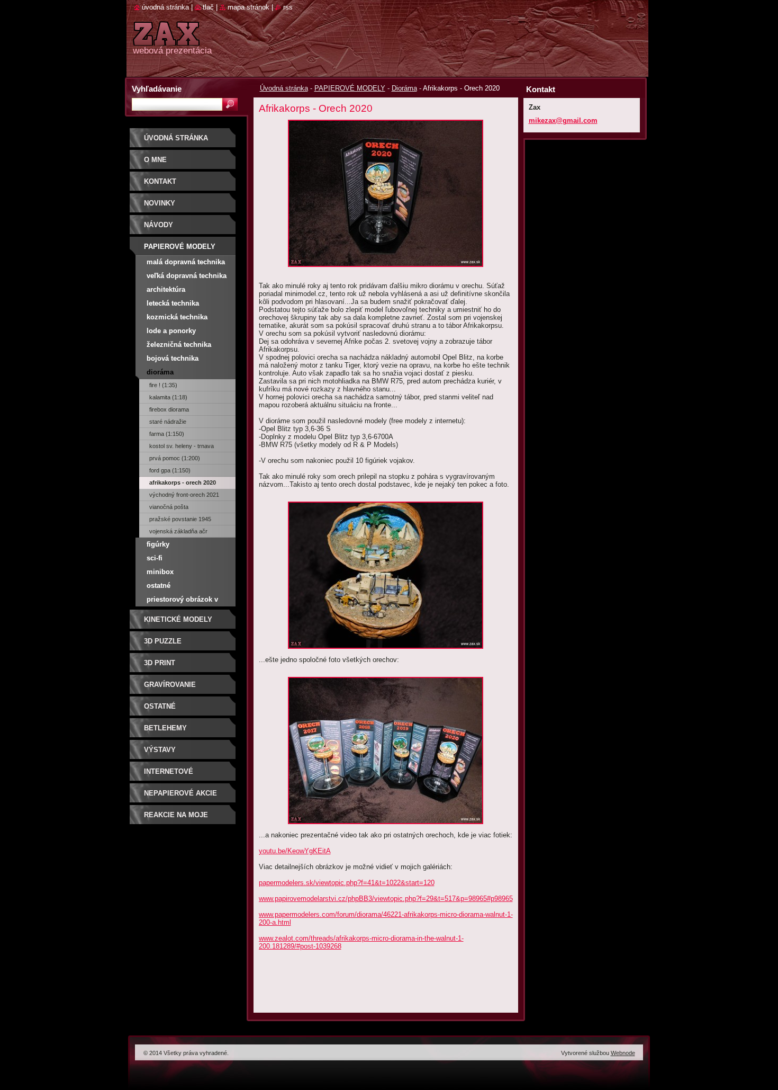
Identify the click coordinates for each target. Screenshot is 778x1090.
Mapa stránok (248, 7)
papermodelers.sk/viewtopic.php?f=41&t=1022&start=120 (347, 883)
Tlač (208, 7)
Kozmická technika (177, 317)
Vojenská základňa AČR (178, 531)
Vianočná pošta (168, 507)
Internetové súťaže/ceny (168, 775)
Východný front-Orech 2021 (184, 495)
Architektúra (166, 289)
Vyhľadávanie (157, 88)
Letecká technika (173, 303)
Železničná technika (179, 345)
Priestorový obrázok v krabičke (182, 600)
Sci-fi (154, 558)
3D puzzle (163, 641)
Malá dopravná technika (186, 262)
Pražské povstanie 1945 (180, 519)
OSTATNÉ (160, 706)
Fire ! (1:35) (163, 385)
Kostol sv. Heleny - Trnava (181, 446)
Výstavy (160, 750)
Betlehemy (165, 728)
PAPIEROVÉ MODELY (349, 88)
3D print (159, 663)
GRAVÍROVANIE (170, 685)
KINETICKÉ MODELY (178, 619)
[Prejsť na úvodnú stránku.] (166, 39)
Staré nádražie (167, 421)
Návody (158, 225)
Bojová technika (172, 358)
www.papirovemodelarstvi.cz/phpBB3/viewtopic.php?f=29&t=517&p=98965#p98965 (386, 899)
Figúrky (158, 544)
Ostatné (158, 585)
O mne (155, 160)
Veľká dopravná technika (187, 276)
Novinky (159, 203)
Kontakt (160, 181)
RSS (288, 7)
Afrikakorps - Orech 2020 (182, 482)
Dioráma (404, 88)
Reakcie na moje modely (176, 818)
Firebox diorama (169, 409)
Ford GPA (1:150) (170, 470)
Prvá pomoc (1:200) (174, 458)
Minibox (160, 572)
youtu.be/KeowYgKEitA (295, 851)
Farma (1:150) (166, 434)
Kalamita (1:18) (168, 397)
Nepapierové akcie (180, 793)
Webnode (623, 1053)
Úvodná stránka (284, 88)
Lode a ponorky (171, 331)
